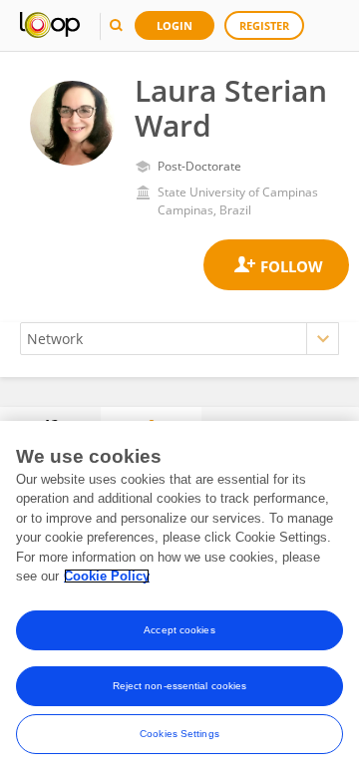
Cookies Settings (179, 733)
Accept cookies (179, 629)
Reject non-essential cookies (180, 685)
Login (174, 25)
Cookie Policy (107, 576)
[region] (179, 599)
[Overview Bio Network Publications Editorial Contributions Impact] (179, 338)
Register (264, 25)
